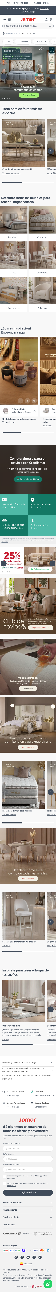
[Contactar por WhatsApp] (47, 1283)
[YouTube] (28, 1257)
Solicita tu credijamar (29, 479)
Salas (8, 41)
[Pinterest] (34, 1257)
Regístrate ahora (28, 1193)
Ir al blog (5, 1040)
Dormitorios (41, 41)
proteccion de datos (30, 1183)
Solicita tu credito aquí (44, 1095)
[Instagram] (16, 1257)
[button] (51, 19)
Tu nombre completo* (11, 1144)
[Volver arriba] (48, 1274)
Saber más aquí (13, 1095)
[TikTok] (40, 1257)
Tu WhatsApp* (8, 1154)
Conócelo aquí (41, 1107)
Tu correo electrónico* (12, 1165)
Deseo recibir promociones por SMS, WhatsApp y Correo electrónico (28, 1177)
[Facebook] (22, 1257)
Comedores (23, 41)
